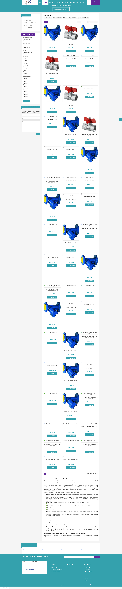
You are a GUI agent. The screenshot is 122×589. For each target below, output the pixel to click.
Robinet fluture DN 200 (71, 288)
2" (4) (25, 66)
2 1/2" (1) (26, 68)
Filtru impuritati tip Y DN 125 (70, 350)
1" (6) (25, 62)
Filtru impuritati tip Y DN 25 (52, 104)
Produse (59, 5)
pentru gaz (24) (27, 47)
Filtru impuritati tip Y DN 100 (52, 319)
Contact (82, 2)
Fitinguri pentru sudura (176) (30, 22)
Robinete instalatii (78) (28, 25)
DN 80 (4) (26, 89)
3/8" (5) (25, 73)
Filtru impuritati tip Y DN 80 (89, 272)
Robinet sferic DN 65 (52, 227)
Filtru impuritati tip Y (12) (84, 17)
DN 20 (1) (26, 80)
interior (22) (26, 53)
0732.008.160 (32, 567)
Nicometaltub (53, 5)
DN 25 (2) (26, 81)
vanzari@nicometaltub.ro (29, 569)
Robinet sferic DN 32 (52, 119)
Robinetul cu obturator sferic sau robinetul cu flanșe (57, 526)
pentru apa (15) (27, 45)
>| (51, 473)
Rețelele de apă (50, 503)
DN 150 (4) (26, 94)
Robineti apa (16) (75, 17)
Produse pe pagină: (72, 22)
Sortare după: (84, 22)
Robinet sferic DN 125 (52, 335)
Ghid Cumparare (74, 2)
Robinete (52, 573)
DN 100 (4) (26, 91)
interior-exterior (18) (28, 52)
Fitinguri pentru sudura (55, 571)
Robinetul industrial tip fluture (53, 511)
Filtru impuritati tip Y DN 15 (52, 43)
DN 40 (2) (26, 84)
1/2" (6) (25, 58)
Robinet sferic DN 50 (89, 180)
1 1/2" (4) (26, 65)
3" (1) (25, 70)
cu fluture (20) (27, 40)
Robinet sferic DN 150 (52, 365)
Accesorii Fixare (54, 567)
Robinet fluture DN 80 (52, 149)
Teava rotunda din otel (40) (29, 20)
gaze (63, 507)
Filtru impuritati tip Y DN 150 (70, 380)
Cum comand (65, 2)
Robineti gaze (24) (66, 17)
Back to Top (5, 587)
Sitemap (86, 576)
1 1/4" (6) (26, 63)
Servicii (58, 2)
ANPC (86, 580)
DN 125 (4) (26, 93)
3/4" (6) (25, 60)
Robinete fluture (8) (48, 17)
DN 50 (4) (26, 86)
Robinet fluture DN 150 (52, 257)
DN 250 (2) (26, 98)
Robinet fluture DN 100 (71, 180)
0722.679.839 (26, 567)
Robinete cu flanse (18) (57, 17)
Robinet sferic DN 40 (71, 149)
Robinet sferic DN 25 (89, 58)
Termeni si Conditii (88, 578)
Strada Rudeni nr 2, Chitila (30, 564)
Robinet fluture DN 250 (89, 304)
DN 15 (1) (26, 78)
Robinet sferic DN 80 (71, 257)
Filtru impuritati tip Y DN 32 (71, 134)
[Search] (89, 2)
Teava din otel (53, 576)
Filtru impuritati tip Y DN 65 (71, 242)
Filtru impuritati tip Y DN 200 (70, 411)
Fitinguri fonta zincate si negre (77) (31, 23)
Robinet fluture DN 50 (71, 58)
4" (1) (25, 71)
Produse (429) (26, 18)
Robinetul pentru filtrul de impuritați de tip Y (56, 494)
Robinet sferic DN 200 (52, 396)
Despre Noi (52, 2)
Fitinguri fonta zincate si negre (57, 569)
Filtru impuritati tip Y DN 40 (89, 164)
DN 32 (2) (26, 83)
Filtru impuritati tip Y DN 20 (89, 43)
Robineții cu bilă (49, 502)
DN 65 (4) (26, 88)
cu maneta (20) (27, 39)
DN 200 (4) (26, 96)
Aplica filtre (26, 100)
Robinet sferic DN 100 (89, 288)
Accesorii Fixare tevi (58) (28, 27)
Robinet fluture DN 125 (89, 196)
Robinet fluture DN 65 (89, 88)
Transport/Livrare (88, 571)
